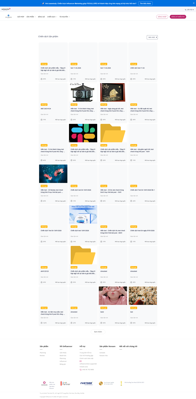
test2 (102, 312)
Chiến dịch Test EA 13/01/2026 (51, 230)
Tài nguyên (64, 17)
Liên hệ (189, 10)
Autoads (102, 353)
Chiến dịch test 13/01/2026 (80, 230)
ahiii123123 (45, 271)
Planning (43, 353)
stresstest (103, 271)
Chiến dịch (51, 17)
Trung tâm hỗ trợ (85, 353)
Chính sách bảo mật (86, 358)
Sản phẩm (30, 17)
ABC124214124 (46, 109)
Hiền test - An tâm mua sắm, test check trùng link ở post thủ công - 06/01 (52, 313)
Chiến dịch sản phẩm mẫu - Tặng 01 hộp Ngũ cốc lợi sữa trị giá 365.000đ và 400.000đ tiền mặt (53, 69)
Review (42, 355)
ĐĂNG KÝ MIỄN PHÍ (178, 17)
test (131, 312)
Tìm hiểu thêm (145, 3)
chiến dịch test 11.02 (137, 68)
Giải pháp (20, 17)
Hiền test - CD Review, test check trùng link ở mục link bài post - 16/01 (52, 191)
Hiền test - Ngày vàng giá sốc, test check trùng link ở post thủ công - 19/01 (111, 110)
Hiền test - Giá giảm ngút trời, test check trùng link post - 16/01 (142, 150)
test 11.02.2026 (76, 68)
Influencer (63, 361)
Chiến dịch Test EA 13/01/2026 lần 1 (142, 190)
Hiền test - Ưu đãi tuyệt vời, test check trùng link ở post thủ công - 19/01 (141, 110)
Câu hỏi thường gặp (86, 355)
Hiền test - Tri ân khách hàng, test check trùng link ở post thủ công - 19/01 (82, 110)
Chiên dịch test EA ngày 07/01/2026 (142, 230)
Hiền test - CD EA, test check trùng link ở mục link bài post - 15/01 (112, 191)
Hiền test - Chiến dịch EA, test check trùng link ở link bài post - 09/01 (112, 232)
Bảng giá (41, 17)
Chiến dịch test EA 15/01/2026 (81, 190)
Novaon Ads (104, 355)
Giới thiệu (63, 353)
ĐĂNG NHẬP (162, 17)
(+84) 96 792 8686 (88, 369)
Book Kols (63, 355)
